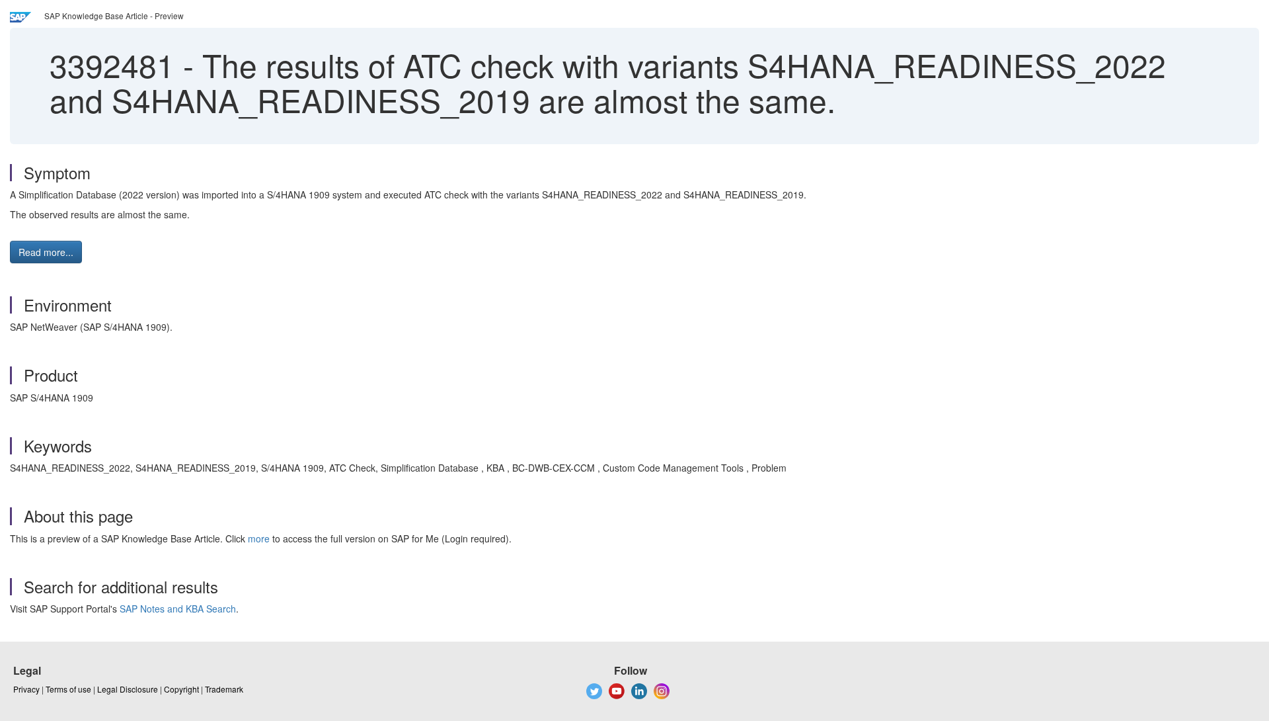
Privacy (26, 689)
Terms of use (68, 689)
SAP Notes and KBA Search (178, 608)
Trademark (224, 689)
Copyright (181, 689)
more (259, 538)
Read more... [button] (46, 252)
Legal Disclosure (127, 689)
